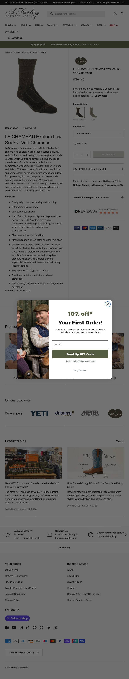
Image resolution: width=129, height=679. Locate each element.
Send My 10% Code (80, 354)
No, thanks (80, 370)
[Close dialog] (107, 304)
